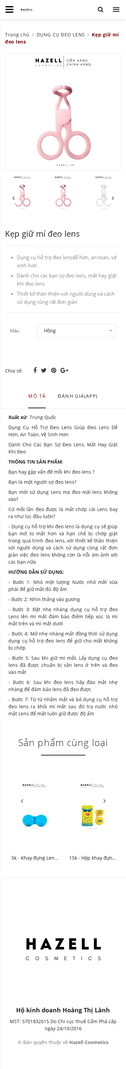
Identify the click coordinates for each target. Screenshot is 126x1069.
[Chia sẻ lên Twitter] (44, 370)
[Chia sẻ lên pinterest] (54, 370)
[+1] (64, 370)
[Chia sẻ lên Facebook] (35, 370)
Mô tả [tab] (37, 396)
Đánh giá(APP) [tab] (77, 396)
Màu (14, 330)
